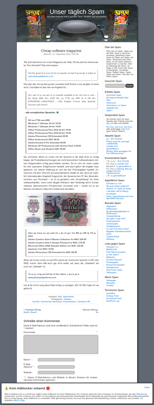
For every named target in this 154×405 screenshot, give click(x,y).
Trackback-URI (83, 301)
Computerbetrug (113, 216)
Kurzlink (36, 301)
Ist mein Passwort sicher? (117, 229)
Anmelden (110, 293)
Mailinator (110, 257)
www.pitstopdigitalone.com (40, 76)
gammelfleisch (112, 149)
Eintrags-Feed (112, 296)
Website (28, 372)
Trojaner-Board (112, 237)
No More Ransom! (114, 260)
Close (147, 387)
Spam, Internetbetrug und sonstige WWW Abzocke (120, 197)
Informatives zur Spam (116, 105)
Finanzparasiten (113, 221)
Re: (97, 312)
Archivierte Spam (113, 95)
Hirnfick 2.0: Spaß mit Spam (118, 189)
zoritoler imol (111, 146)
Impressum (111, 103)
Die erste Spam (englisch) (117, 186)
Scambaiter (111, 194)
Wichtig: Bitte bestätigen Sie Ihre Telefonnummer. (118, 152)
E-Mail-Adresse (28, 365)
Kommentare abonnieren (51, 301)
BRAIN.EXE (111, 250)
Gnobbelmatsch (113, 226)
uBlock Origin (19, 400)
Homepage (111, 280)
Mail (60, 297)
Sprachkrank (68, 297)
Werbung (110, 239)
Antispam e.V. (112, 247)
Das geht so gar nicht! (116, 219)
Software (67, 299)
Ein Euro (110, 127)
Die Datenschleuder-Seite (117, 98)
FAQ (108, 100)
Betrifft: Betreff (30, 312)
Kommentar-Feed (113, 298)
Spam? (109, 110)
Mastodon (110, 283)
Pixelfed (109, 286)
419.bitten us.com (114, 184)
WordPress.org (112, 301)
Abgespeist (111, 206)
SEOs (109, 234)
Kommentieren (69, 301)
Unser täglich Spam (77, 11)
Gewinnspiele (112, 224)
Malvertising (141, 394)
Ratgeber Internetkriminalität (118, 231)
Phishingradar (112, 262)
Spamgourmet (112, 267)
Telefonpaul (111, 273)
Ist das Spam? (112, 255)
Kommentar (60, 332)
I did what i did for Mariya (117, 191)
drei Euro (119, 127)
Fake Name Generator (116, 252)
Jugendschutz (112, 108)
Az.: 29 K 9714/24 (114, 139)
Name (27, 359)
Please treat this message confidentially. (117, 143)
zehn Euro (125, 129)
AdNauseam (111, 209)
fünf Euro (128, 127)
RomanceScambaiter (115, 265)
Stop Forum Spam (114, 270)
